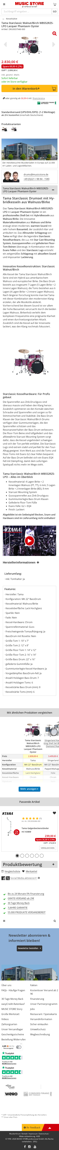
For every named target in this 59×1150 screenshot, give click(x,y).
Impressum (33, 1133)
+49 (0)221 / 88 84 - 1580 (36, 179)
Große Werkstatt (10, 1014)
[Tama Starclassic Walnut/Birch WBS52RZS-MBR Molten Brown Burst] (4, 129)
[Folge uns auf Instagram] (30, 1147)
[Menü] (21, 1044)
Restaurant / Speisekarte (43, 1014)
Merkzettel (31, 871)
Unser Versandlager (12, 1029)
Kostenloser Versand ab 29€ (44, 992)
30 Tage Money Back (12, 998)
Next (53, 44)
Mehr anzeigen (28, 788)
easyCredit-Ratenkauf (12, 1004)
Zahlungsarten (9, 1024)
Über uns (6, 985)
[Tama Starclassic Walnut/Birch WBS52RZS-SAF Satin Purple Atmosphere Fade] (14, 129)
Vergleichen (47, 848)
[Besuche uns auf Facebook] (24, 1147)
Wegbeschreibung (40, 1034)
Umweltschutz (38, 1029)
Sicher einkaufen (39, 1024)
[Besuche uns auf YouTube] (35, 1147)
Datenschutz (44, 1133)
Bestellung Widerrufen (13, 1039)
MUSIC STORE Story (11, 1009)
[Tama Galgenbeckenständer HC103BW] (11, 826)
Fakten (33, 985)
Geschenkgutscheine (12, 1034)
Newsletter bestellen (28, 948)
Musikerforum (15, 1133)
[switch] (18, 1047)
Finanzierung (37, 998)
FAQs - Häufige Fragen (13, 990)
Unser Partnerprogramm (43, 1004)
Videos (5, 1019)
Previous (5, 44)
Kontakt (25, 1133)
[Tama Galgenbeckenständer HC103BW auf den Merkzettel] (54, 813)
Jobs (32, 1009)
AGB (38, 1136)
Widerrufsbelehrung (27, 1136)
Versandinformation (41, 1019)
